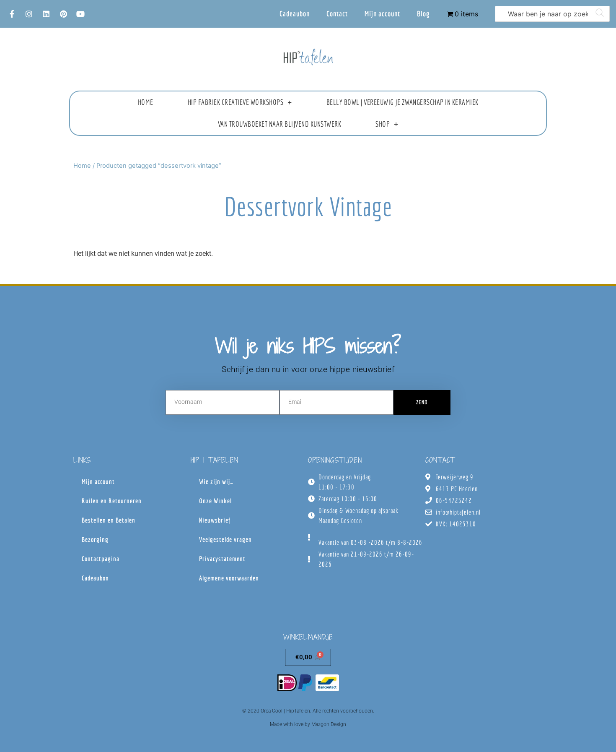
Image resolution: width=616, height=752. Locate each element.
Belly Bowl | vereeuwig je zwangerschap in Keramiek (402, 102)
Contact (337, 13)
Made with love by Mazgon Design (308, 724)
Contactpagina (100, 558)
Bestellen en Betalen (108, 520)
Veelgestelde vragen (225, 539)
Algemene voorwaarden (229, 578)
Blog (423, 13)
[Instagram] (28, 13)
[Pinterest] (63, 13)
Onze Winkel (215, 501)
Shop (382, 124)
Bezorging (95, 539)
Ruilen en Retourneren (112, 501)
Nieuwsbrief (214, 520)
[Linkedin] (46, 13)
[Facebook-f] (11, 13)
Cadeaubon (295, 13)
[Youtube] (80, 13)
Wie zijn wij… (216, 481)
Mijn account (382, 13)
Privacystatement (222, 558)
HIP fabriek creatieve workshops (236, 102)
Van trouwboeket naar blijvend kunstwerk (280, 124)
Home (145, 102)
